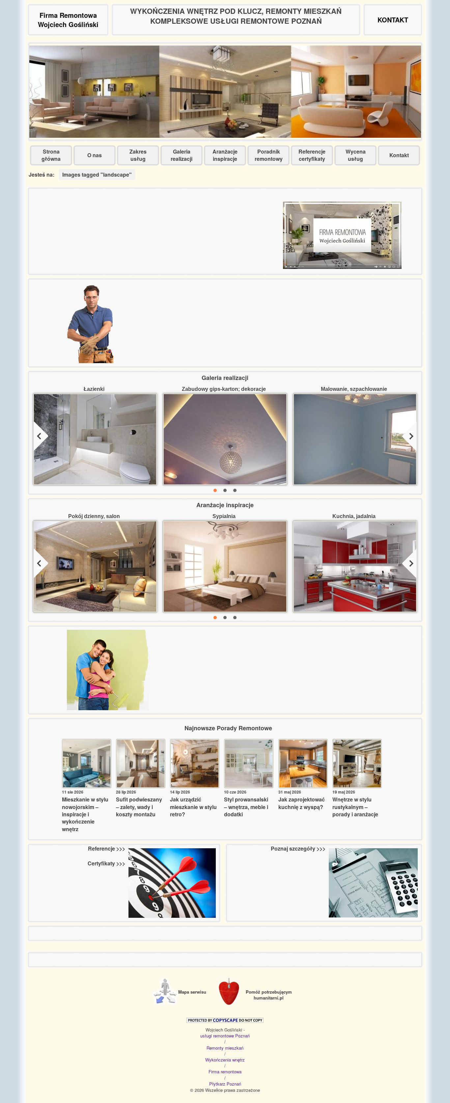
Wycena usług (356, 155)
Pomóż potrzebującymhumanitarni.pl (269, 995)
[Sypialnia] (225, 566)
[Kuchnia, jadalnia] (355, 566)
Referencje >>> (106, 848)
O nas (94, 155)
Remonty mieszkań (225, 1048)
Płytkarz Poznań (225, 1084)
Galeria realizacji (181, 155)
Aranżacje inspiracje (225, 155)
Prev (41, 436)
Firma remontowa (225, 1072)
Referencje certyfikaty (311, 155)
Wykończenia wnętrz (225, 1060)
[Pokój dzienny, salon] (95, 566)
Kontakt (399, 155)
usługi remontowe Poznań (225, 1036)
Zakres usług (138, 155)
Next (409, 436)
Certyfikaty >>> (106, 863)
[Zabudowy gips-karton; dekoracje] (225, 439)
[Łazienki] (95, 439)
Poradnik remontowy (269, 155)
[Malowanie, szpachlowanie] (355, 439)
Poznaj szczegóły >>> (298, 848)
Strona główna (51, 155)
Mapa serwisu (192, 992)
